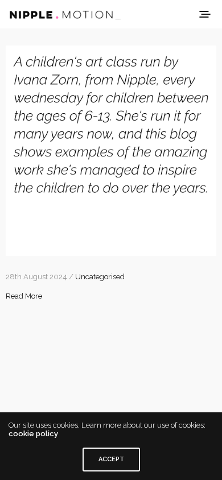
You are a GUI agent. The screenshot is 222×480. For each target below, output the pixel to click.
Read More (24, 296)
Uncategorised (100, 276)
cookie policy (33, 433)
